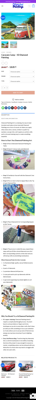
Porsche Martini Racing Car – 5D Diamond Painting (26, 374)
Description (5, 115)
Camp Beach (14, 102)
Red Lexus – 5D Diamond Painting (8, 374)
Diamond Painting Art (7, 123)
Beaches (8, 102)
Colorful (30, 102)
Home (3, 52)
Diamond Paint (10, 260)
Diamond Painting (22, 140)
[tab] (18, 115)
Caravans (25, 102)
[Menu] (2, 6)
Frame (3, 76)
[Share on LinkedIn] (21, 107)
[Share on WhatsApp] (2, 107)
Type (2, 81)
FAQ (23, 395)
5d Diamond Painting (24, 316)
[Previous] (4, 26)
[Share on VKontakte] (18, 107)
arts (5, 102)
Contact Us (8, 393)
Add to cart (18, 92)
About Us (16, 393)
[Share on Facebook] (6, 107)
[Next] (31, 26)
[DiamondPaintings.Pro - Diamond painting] (18, 6)
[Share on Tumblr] (25, 107)
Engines (8, 52)
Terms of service (25, 393)
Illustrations (4, 104)
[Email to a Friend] (12, 107)
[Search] (29, 6)
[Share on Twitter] (9, 107)
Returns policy (16, 395)
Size (2, 71)
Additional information (9, 118)
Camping (20, 102)
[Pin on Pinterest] (15, 107)
